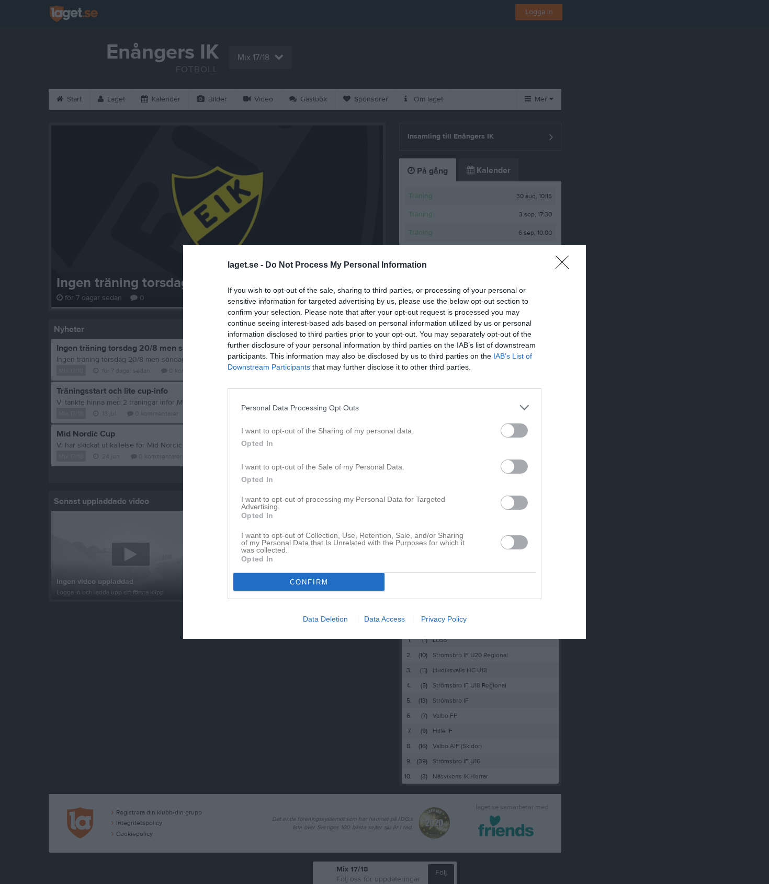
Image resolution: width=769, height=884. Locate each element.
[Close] (565, 265)
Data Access (384, 619)
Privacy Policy (444, 619)
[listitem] (384, 407)
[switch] (514, 430)
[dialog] (384, 442)
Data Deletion (325, 619)
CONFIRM (309, 582)
